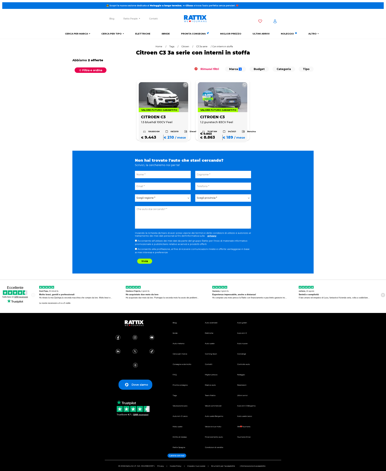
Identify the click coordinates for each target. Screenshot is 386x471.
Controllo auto (243, 364)
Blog (111, 18)
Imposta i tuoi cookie (196, 466)
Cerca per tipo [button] (111, 33)
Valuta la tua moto (213, 426)
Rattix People (130, 18)
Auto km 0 (242, 333)
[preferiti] (260, 21)
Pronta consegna (193, 33)
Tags (171, 46)
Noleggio (287, 33)
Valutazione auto (180, 406)
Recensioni (241, 385)
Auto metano (178, 343)
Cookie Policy (175, 466)
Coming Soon (211, 354)
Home (158, 46)
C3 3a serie (201, 46)
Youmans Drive (243, 437)
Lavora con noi (176, 455)
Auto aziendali (211, 323)
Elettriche (142, 33)
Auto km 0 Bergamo (246, 406)
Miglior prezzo (230, 33)
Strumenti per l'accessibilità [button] (223, 466)
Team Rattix (210, 395)
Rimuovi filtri (209, 69)
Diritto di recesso (180, 437)
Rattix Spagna (179, 447)
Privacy (160, 466)
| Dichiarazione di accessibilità (252, 466)
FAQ (175, 374)
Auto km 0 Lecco (180, 416)
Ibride (166, 33)
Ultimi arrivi (261, 33)
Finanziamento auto (214, 437)
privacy (211, 235)
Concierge (241, 354)
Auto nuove (242, 343)
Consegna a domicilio (182, 364)
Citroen (185, 46)
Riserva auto (210, 385)
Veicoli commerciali (213, 406)
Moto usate (177, 426)
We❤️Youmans (243, 426)
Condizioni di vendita (214, 447)
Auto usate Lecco (244, 416)
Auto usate (209, 343)
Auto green (242, 323)
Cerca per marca (76, 33)
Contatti (153, 18)
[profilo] (275, 21)
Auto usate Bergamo (214, 416)
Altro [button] (312, 33)
